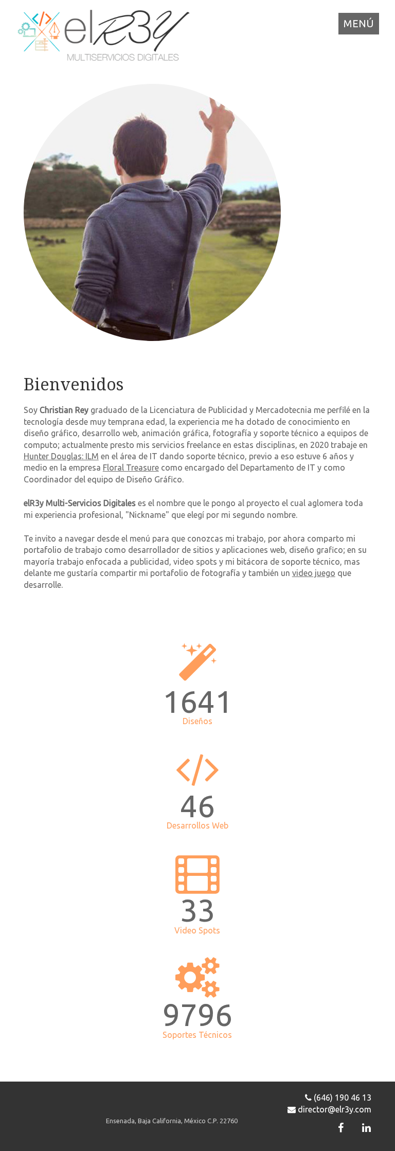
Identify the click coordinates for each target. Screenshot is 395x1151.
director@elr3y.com (333, 1109)
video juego (313, 573)
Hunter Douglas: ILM (61, 456)
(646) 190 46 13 (341, 1097)
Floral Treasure (131, 467)
